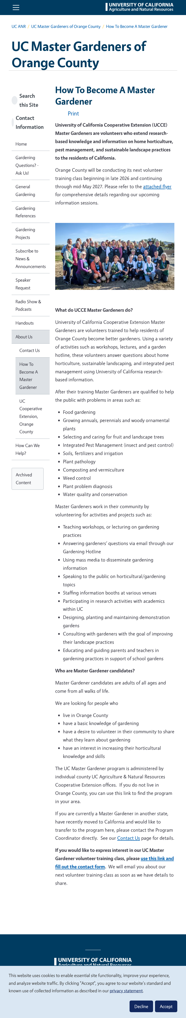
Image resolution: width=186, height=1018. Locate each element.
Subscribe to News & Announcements (31, 258)
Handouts (25, 323)
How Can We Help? (28, 449)
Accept (166, 1006)
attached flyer (157, 186)
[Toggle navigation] (16, 7)
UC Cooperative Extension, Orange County (30, 416)
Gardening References (26, 212)
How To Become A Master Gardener (28, 375)
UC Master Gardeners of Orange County (66, 26)
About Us (24, 337)
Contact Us (128, 838)
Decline (141, 1006)
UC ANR (19, 26)
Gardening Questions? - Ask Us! (27, 165)
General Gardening (25, 190)
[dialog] (93, 991)
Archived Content (24, 478)
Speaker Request (23, 284)
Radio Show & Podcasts (28, 305)
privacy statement (126, 991)
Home (21, 144)
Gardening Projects (25, 233)
